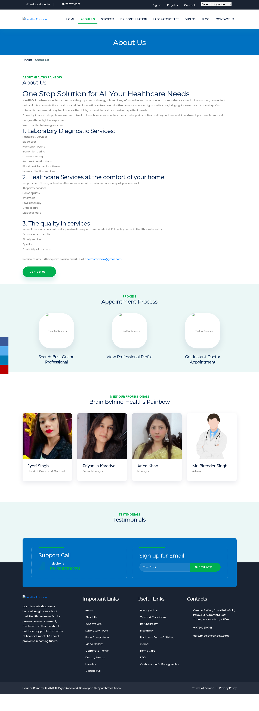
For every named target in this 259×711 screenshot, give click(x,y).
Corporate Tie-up (97, 650)
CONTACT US (225, 19)
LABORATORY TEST (166, 19)
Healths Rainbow (33, 688)
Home (27, 60)
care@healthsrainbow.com (211, 636)
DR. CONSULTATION (133, 19)
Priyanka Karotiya (99, 466)
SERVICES (107, 19)
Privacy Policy (149, 610)
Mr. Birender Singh (209, 466)
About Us (91, 617)
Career (144, 644)
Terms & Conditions (153, 617)
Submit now (203, 567)
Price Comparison (97, 637)
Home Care (147, 650)
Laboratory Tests (96, 630)
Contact (189, 5)
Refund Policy (149, 624)
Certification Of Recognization (160, 664)
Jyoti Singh (38, 466)
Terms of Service (203, 688)
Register (172, 5)
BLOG (205, 19)
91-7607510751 (70, 4)
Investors (91, 664)
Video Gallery (94, 644)
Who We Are (93, 624)
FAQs (143, 657)
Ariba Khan (147, 466)
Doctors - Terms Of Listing (157, 637)
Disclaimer (147, 630)
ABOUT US (88, 19)
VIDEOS (190, 19)
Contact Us (37, 272)
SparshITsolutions (109, 688)
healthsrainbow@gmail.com (103, 259)
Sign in (157, 5)
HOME (70, 19)
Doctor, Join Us (95, 657)
